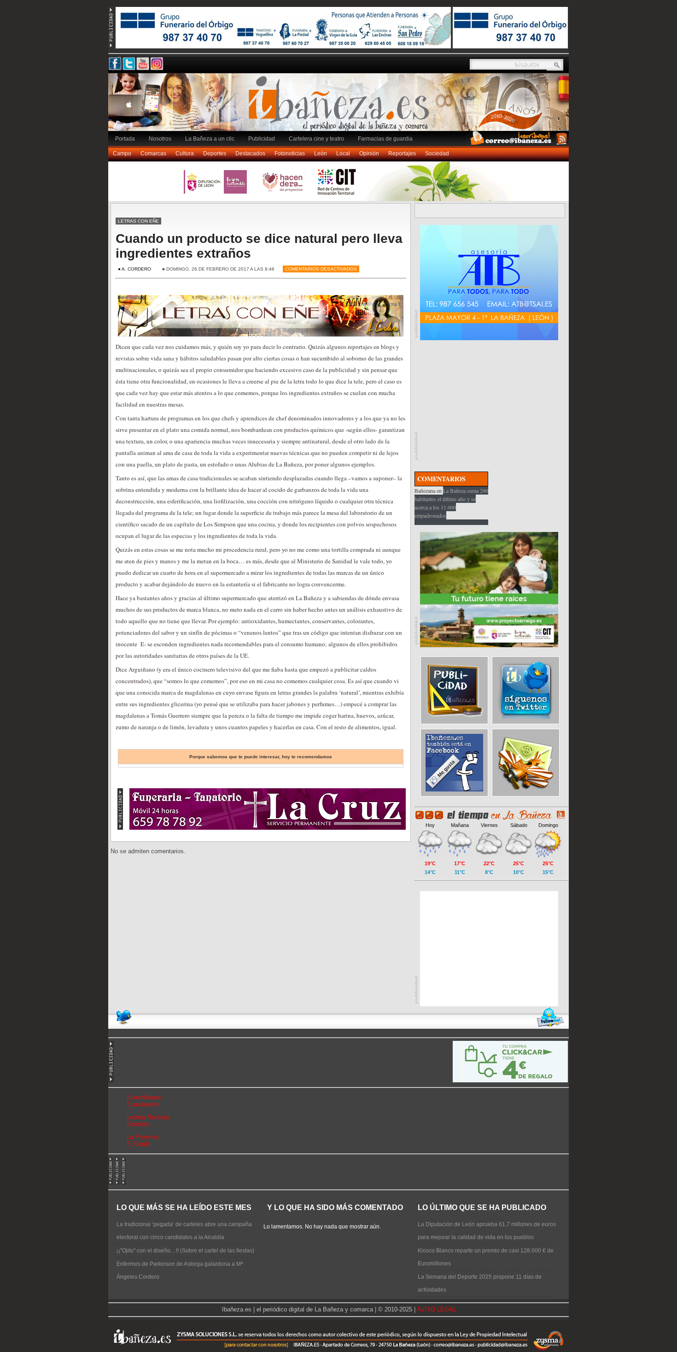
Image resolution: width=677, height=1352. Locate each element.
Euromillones (144, 1097)
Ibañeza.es (341, 107)
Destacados (250, 153)
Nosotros (160, 139)
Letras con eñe (138, 221)
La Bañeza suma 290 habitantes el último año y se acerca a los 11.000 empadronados (451, 503)
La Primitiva (142, 1137)
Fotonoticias (289, 153)
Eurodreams (143, 1104)
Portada (125, 139)
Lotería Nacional (148, 1117)
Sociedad (437, 153)
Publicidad (261, 139)
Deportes (214, 153)
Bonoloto (138, 1124)
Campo (122, 153)
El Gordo (138, 1143)
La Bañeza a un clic (209, 139)
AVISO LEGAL (436, 1309)
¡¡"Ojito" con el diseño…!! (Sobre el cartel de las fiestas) (185, 1250)
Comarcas (153, 153)
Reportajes (402, 153)
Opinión (369, 153)
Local (343, 153)
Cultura (184, 153)
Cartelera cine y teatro (316, 139)
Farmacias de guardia (385, 139)
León (320, 153)
